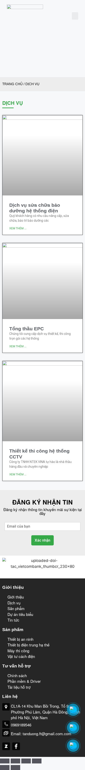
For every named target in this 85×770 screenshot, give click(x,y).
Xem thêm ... (17, 228)
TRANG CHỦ (12, 84)
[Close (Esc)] (5, 760)
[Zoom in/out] (36, 760)
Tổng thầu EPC (26, 328)
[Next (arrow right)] (15, 767)
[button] (75, 16)
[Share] (15, 760)
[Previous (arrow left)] (5, 767)
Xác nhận (42, 540)
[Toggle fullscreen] (26, 760)
